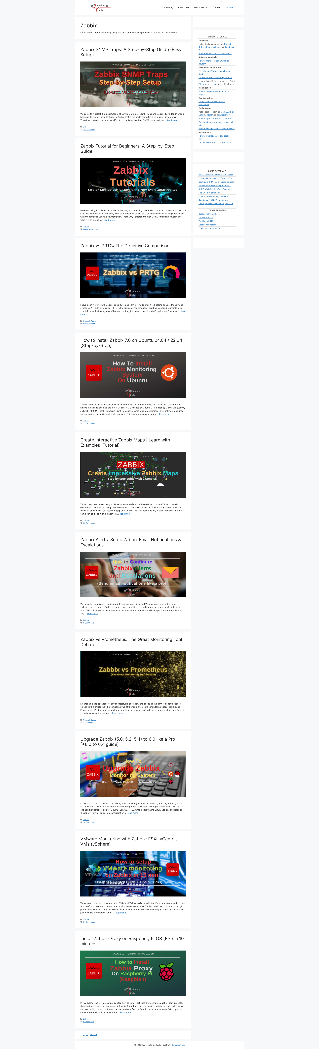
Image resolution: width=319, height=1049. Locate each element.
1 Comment (88, 722)
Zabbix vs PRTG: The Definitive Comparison (124, 245)
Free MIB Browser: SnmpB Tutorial (215, 185)
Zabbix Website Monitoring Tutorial (215, 77)
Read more (172, 120)
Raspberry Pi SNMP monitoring (213, 200)
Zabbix (86, 127)
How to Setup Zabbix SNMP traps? (215, 53)
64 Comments (89, 922)
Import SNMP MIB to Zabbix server (215, 142)
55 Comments (89, 423)
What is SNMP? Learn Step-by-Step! (216, 174)
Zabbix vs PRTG (206, 221)
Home (229, 7)
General (86, 321)
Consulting (167, 7)
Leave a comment (90, 229)
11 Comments (89, 129)
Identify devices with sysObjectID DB (216, 203)
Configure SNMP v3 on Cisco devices (216, 182)
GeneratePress (178, 1045)
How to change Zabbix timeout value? (217, 128)
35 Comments (89, 523)
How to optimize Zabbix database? (215, 118)
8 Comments (88, 623)
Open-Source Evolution (209, 228)
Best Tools (183, 7)
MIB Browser (201, 7)
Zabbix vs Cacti (206, 217)
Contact (217, 7)
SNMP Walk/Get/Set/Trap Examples (215, 189)
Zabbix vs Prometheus (209, 214)
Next (93, 1034)
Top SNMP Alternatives (209, 192)
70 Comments (89, 822)
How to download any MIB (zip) (214, 196)
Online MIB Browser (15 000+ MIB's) (215, 178)
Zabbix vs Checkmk (208, 224)
